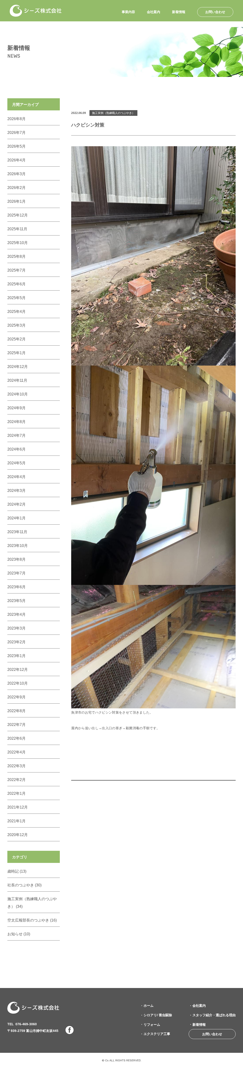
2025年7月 (16, 270)
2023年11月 (17, 532)
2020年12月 (17, 835)
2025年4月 (16, 312)
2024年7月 (16, 435)
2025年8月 (16, 256)
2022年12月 (17, 670)
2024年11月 (17, 380)
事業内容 (128, 12)
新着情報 (178, 12)
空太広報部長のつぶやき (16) (32, 920)
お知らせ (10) (18, 934)
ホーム (149, 1005)
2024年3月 (16, 491)
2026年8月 (16, 119)
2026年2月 (16, 188)
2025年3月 (16, 325)
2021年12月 (17, 807)
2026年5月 (16, 146)
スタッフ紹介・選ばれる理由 (214, 1015)
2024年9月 (16, 408)
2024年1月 (16, 518)
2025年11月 (17, 229)
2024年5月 (16, 463)
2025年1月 (16, 353)
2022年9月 (16, 697)
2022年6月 (16, 738)
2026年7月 (16, 133)
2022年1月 (16, 793)
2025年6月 (16, 284)
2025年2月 (16, 339)
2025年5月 (16, 298)
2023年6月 (16, 587)
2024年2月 (16, 504)
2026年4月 (16, 160)
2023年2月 (16, 642)
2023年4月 (16, 614)
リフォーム (152, 1024)
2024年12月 (17, 367)
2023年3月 (16, 628)
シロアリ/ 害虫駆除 (158, 1015)
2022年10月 (17, 683)
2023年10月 (17, 546)
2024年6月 (16, 449)
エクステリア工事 (157, 1034)
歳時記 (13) (16, 871)
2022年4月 (16, 752)
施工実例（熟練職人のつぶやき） (113, 113)
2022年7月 (16, 725)
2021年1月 (16, 821)
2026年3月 (16, 174)
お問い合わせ (215, 12)
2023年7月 (16, 573)
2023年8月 (16, 559)
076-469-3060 (26, 1024)
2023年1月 (16, 656)
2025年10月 (17, 243)
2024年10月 (17, 394)
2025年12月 (17, 215)
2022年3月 (16, 766)
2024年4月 (16, 477)
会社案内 (153, 12)
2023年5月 (16, 601)
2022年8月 (16, 711)
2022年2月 (16, 780)
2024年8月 (16, 422)
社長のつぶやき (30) (24, 885)
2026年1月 (16, 201)
